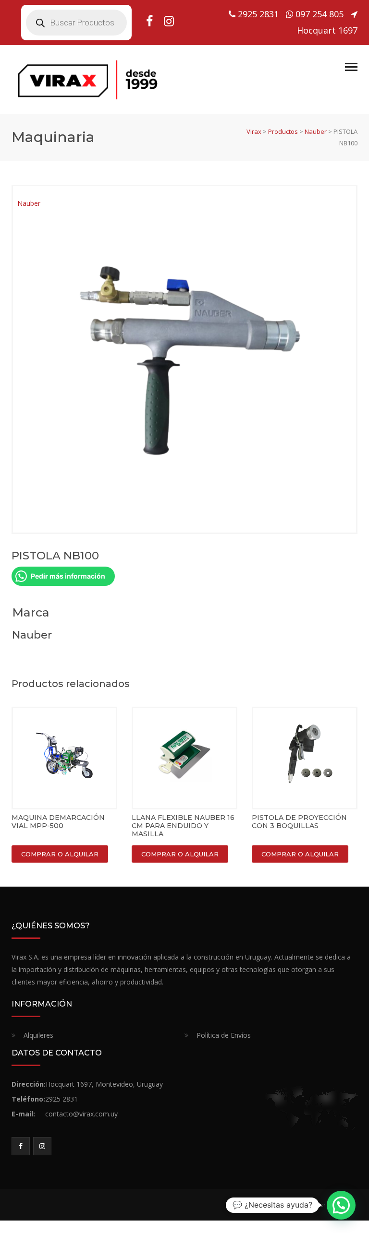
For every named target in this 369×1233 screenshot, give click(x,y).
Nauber (28, 203)
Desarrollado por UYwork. (315, 1204)
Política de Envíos (224, 1035)
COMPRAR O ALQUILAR (59, 854)
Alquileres (38, 1035)
